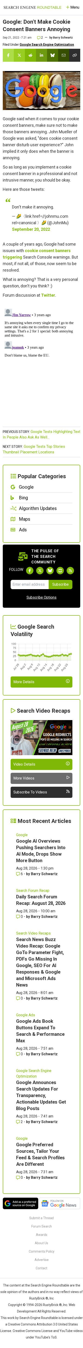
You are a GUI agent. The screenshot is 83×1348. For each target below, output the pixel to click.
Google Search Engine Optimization (47, 44)
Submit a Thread (41, 1218)
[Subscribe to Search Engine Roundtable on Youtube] (60, 570)
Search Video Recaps (33, 933)
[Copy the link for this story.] (74, 55)
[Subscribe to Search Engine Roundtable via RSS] (70, 570)
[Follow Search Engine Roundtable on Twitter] (40, 570)
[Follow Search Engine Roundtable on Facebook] (29, 570)
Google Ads (25, 1015)
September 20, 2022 (31, 229)
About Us (41, 1243)
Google (22, 835)
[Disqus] (41, 365)
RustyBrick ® (52, 1305)
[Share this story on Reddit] (30, 55)
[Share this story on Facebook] (8, 55)
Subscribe (60, 584)
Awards (41, 1235)
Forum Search (41, 1226)
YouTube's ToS (46, 1337)
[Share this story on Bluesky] (52, 55)
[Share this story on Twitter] (19, 55)
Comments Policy (41, 1251)
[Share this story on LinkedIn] (41, 55)
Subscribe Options (41, 597)
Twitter (48, 295)
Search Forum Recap (32, 890)
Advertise (42, 1260)
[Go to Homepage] (32, 7)
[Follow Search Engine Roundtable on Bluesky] (50, 570)
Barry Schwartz (63, 37)
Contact (41, 1268)
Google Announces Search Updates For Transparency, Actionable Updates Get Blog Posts (41, 1095)
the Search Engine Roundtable (47, 1285)
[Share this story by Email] (63, 55)
